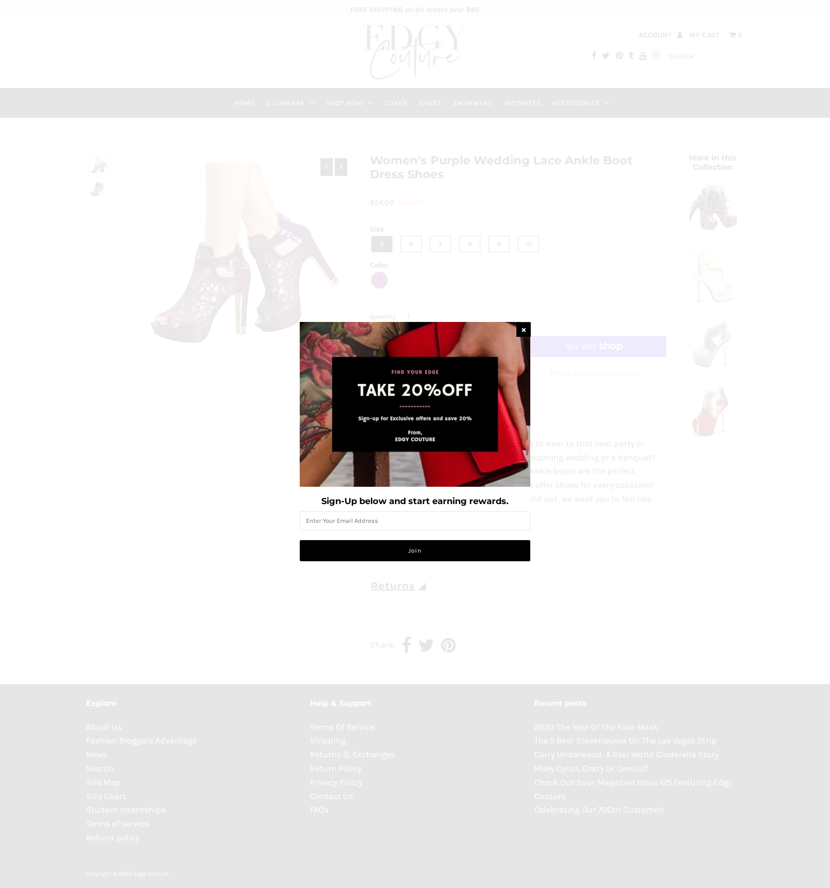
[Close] (523, 329)
